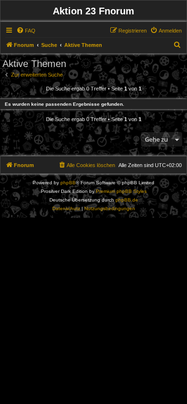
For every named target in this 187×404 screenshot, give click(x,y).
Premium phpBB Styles (121, 191)
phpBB (68, 182)
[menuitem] (25, 30)
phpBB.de (127, 199)
